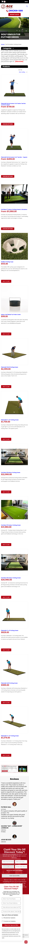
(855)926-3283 (15, 11)
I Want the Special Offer (11, 925)
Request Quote (14, 14)
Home (2, 44)
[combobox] (11, 907)
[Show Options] (8, 866)
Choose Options (8, 124)
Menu (26, 1)
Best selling (22, 72)
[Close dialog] (21, 885)
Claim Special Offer (14, 875)
